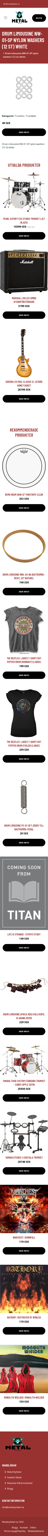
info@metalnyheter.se (11, 4)
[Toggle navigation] (5, 17)
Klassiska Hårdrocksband (19, 1483)
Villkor (33, 1527)
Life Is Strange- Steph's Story (24, 934)
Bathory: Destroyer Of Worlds (24, 1317)
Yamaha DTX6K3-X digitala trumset (24, 1157)
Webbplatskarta (36, 1531)
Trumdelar (31, 115)
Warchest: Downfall (24, 1237)
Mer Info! (24, 132)
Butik (39, 18)
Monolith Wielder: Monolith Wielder (24, 1397)
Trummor (20, 115)
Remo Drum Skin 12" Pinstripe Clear (24, 494)
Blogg (10, 1488)
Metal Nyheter (14, 1471)
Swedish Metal (14, 1477)
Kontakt (24, 1527)
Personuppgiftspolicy (15, 1531)
